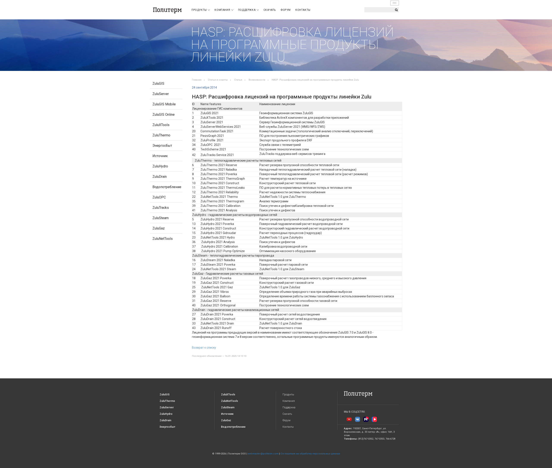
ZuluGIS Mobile (164, 104)
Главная (196, 79)
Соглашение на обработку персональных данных (310, 453)
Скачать (269, 9)
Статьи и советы (218, 79)
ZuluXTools (160, 125)
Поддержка (247, 9)
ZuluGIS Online (163, 114)
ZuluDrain (159, 177)
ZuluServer (160, 94)
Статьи (238, 79)
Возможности (257, 79)
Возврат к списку (204, 347)
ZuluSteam (160, 218)
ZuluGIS (158, 83)
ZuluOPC (159, 197)
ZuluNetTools (162, 239)
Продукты (199, 9)
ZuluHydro (160, 166)
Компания (223, 9)
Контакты (302, 9)
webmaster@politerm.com (263, 453)
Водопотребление (166, 187)
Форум (286, 9)
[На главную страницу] (167, 10)
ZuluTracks (160, 208)
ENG (395, 3)
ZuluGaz (158, 228)
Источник (160, 156)
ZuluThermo (161, 135)
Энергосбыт (162, 146)
